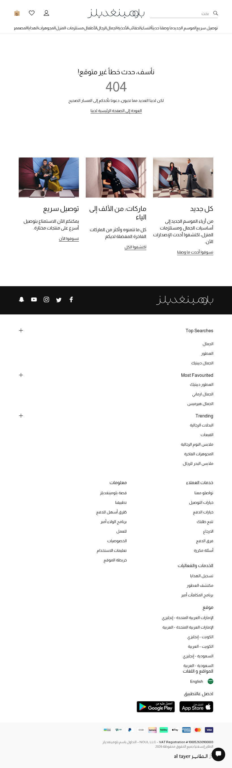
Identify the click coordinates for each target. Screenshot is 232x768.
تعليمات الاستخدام (112, 550)
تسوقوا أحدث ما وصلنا (195, 252)
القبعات (207, 434)
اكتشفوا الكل (135, 247)
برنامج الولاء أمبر (113, 521)
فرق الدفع (204, 541)
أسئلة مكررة (203, 550)
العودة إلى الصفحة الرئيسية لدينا (116, 110)
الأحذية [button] (122, 28)
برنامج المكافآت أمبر (197, 595)
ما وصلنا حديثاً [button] (162, 28)
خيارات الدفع (203, 512)
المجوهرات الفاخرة (198, 454)
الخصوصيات (117, 541)
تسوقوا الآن (69, 238)
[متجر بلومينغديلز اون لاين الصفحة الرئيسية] (116, 13)
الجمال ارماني (202, 394)
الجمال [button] (112, 28)
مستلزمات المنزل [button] (70, 28)
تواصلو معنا (203, 493)
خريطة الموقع (115, 560)
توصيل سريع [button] (207, 28)
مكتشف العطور (200, 585)
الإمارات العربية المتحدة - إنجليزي (187, 617)
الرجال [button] (102, 28)
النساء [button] (146, 28)
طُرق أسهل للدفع (111, 512)
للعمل (121, 531)
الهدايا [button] (33, 28)
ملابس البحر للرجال (198, 463)
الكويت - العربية (200, 646)
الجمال (208, 344)
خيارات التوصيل (201, 502)
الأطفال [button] (90, 28)
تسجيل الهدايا (201, 576)
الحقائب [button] (134, 28)
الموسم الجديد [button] (184, 28)
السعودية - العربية (198, 665)
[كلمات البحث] (215, 13)
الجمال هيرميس (200, 403)
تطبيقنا (121, 502)
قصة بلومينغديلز (113, 493)
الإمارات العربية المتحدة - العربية (187, 627)
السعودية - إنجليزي (198, 656)
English (196, 681)
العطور (207, 353)
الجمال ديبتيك (202, 363)
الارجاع (208, 531)
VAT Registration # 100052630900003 (186, 742)
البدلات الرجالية (201, 425)
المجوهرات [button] (47, 28)
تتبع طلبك (205, 521)
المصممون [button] (19, 28)
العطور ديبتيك (201, 384)
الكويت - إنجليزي (200, 636)
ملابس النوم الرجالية (197, 444)
